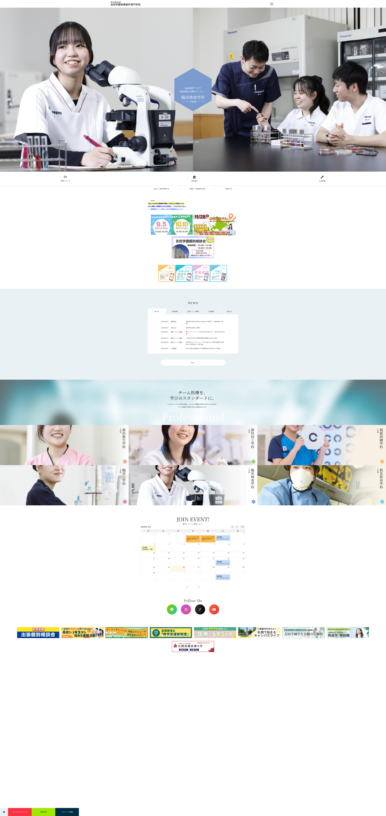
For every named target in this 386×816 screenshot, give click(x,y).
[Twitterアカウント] (200, 609)
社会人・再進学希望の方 (161, 189)
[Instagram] (186, 609)
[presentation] (187, 587)
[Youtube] (214, 609)
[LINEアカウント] (172, 609)
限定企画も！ (180, 206)
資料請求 (43, 812)
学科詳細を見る (13, 453)
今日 (242, 527)
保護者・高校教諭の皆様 (197, 189)
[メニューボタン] (271, 4)
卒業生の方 (228, 189)
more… (193, 362)
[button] (187, 141)
